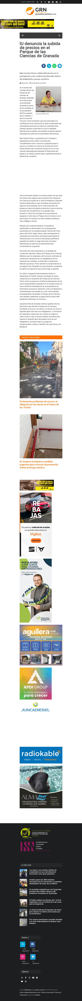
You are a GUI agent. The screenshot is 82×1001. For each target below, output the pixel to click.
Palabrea (37, 995)
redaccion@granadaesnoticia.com (30, 992)
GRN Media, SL (28, 990)
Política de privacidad (47, 992)
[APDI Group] (41, 684)
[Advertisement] (41, 177)
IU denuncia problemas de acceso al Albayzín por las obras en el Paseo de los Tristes (39, 404)
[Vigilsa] (41, 525)
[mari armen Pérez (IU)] (48, 99)
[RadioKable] (41, 755)
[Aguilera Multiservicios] (41, 645)
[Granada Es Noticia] (40, 11)
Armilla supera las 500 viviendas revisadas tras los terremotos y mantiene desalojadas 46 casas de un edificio (45, 882)
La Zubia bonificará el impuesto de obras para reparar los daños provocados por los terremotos (45, 912)
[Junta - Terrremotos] (41, 485)
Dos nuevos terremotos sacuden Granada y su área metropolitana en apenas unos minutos (45, 921)
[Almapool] (41, 787)
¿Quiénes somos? (39, 990)
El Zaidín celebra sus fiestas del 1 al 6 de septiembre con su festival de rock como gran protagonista (45, 902)
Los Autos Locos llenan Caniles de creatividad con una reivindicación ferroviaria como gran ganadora (42, 872)
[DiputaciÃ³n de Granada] (41, 591)
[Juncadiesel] (41, 707)
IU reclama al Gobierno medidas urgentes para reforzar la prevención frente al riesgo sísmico (39, 464)
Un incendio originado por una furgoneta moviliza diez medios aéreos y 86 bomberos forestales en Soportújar (45, 891)
